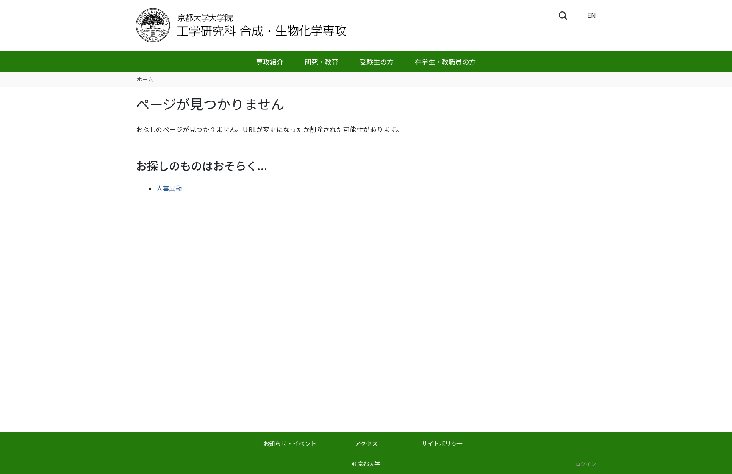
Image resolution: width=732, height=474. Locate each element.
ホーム (145, 79)
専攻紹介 (269, 61)
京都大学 (369, 464)
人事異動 (169, 188)
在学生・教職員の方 (445, 61)
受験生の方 (377, 61)
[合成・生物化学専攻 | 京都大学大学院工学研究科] (271, 25)
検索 (565, 15)
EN (591, 14)
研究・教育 (321, 61)
